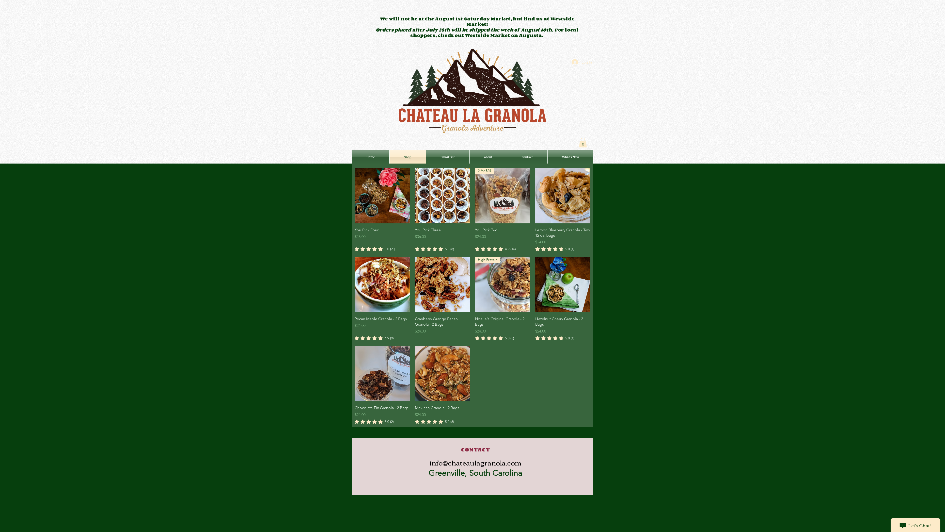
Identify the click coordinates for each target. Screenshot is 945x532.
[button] (583, 142)
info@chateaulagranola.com (475, 462)
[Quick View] (382, 195)
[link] (375, 249)
